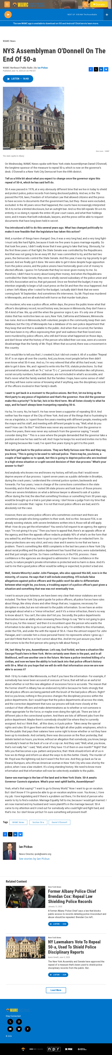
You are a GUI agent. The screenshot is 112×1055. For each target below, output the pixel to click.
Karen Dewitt (53, 957)
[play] (8, 14)
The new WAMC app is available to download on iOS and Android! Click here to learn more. (56, 23)
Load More (56, 990)
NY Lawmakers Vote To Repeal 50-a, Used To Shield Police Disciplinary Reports (74, 947)
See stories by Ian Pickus (34, 858)
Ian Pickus (42, 67)
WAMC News (9, 41)
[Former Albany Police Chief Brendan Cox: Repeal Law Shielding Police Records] (25, 897)
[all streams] (107, 14)
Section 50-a (38, 822)
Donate (100, 4)
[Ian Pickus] (9, 851)
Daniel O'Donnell (59, 822)
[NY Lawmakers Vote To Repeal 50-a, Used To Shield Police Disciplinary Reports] (25, 947)
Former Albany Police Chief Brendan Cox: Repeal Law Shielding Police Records (72, 896)
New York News (54, 887)
